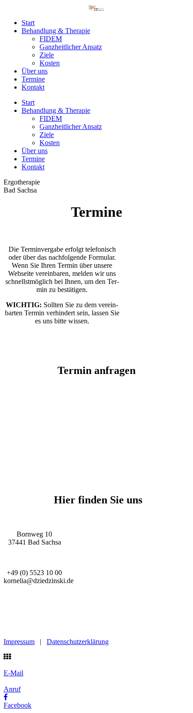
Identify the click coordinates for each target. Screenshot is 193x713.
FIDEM (50, 39)
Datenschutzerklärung (78, 641)
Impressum (19, 641)
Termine (33, 79)
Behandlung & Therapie (56, 30)
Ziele (46, 55)
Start (28, 22)
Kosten (49, 63)
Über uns (35, 71)
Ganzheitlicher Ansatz (70, 47)
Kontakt (33, 87)
